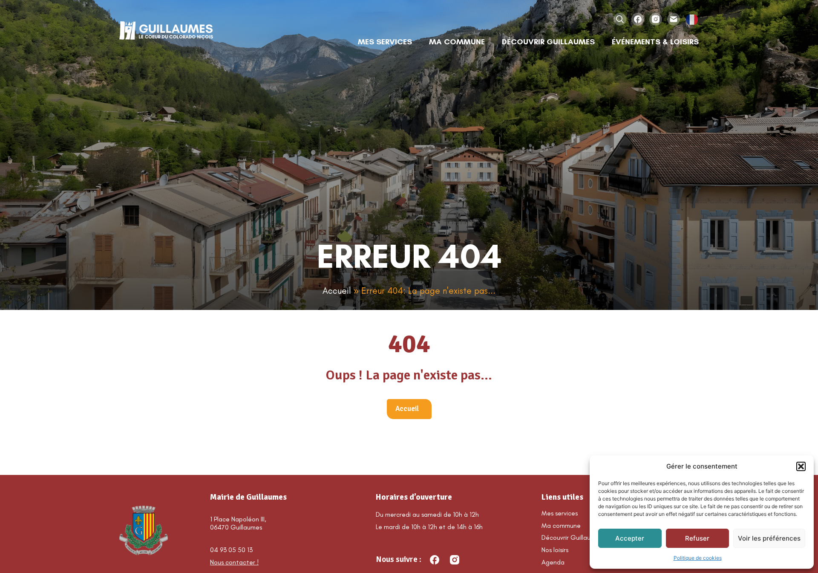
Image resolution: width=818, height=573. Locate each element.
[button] (801, 466)
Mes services (559, 513)
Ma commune (561, 525)
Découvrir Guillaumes (571, 537)
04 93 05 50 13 (231, 550)
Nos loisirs (554, 550)
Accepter (629, 538)
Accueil (337, 290)
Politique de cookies (698, 558)
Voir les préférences (769, 538)
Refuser (697, 538)
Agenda (553, 562)
